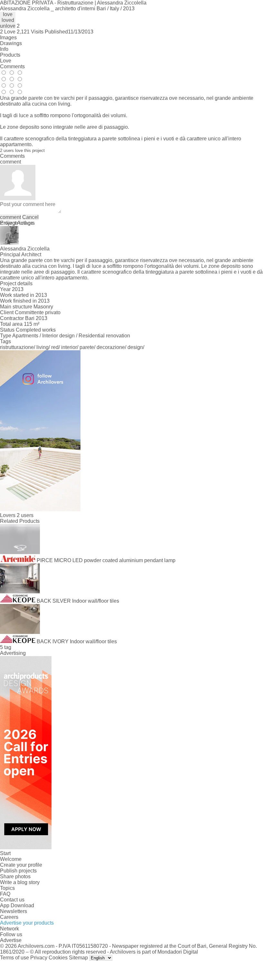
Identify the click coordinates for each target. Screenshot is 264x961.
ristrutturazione (17, 347)
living (42, 347)
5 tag (5, 647)
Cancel (30, 217)
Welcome (11, 859)
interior (69, 347)
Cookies (58, 957)
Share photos (15, 876)
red (55, 347)
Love (5, 60)
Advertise (11, 940)
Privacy (38, 957)
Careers (9, 917)
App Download (17, 905)
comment (10, 217)
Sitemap (78, 957)
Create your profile (21, 865)
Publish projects (18, 870)
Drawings (11, 43)
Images (8, 37)
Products (10, 55)
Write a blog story (20, 882)
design (135, 347)
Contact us (12, 899)
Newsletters (13, 911)
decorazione (111, 347)
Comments (12, 66)
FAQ (5, 894)
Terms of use (14, 957)
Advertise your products (27, 923)
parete (87, 347)
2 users (25, 515)
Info (4, 49)
